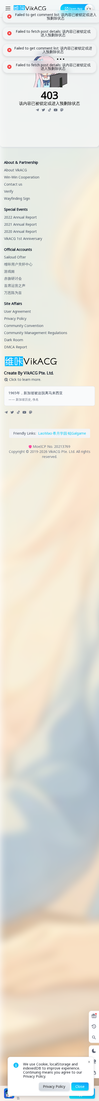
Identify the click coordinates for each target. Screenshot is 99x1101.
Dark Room (13, 339)
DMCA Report (15, 346)
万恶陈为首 (13, 292)
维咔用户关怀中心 (18, 264)
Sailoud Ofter (15, 257)
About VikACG (15, 170)
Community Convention (23, 325)
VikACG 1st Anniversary (23, 238)
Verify (8, 191)
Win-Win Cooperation (21, 177)
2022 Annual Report (20, 217)
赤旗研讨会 (13, 278)
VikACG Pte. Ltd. (61, 451)
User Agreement (17, 311)
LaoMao (45, 433)
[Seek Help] (94, 1072)
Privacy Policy (15, 318)
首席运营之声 (14, 285)
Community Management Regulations (35, 332)
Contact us (13, 184)
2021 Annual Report (20, 224)
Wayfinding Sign (17, 198)
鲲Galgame (77, 433)
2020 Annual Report (20, 231)
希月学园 (60, 433)
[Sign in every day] (94, 1016)
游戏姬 (9, 271)
